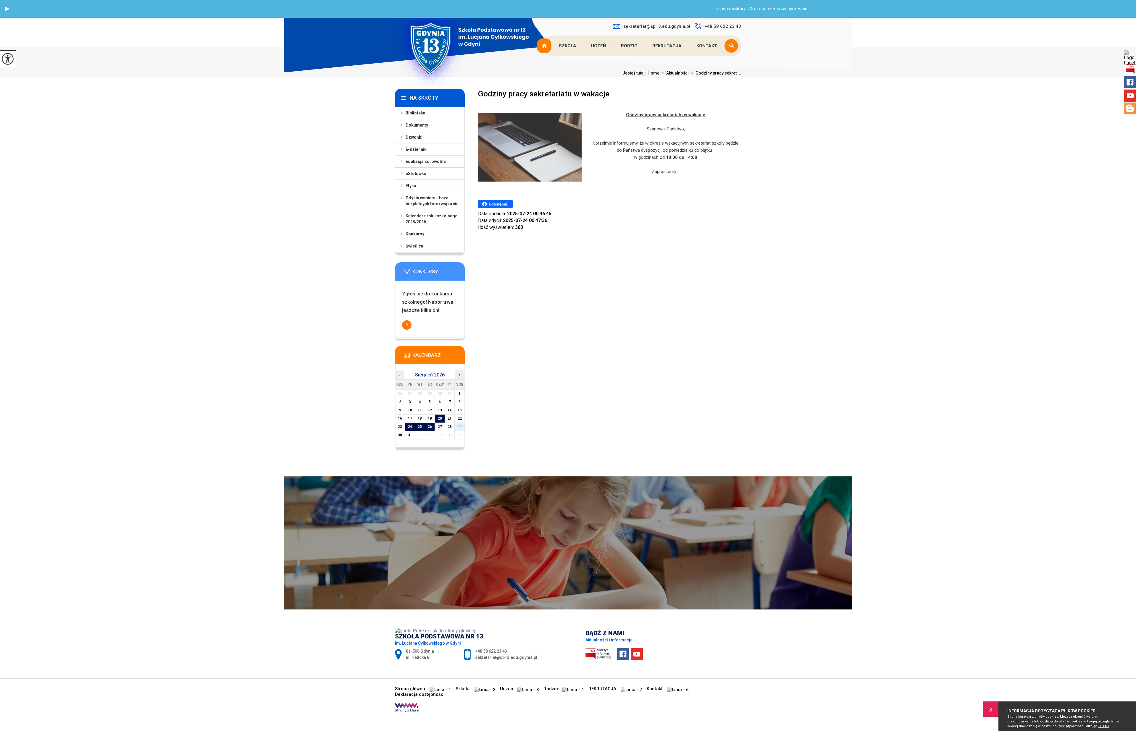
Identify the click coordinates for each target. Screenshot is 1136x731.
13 (440, 410)
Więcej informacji (407, 325)
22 (460, 418)
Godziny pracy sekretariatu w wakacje (543, 93)
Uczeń (598, 45)
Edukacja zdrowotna (426, 161)
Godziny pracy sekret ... (716, 73)
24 (410, 427)
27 (440, 427)
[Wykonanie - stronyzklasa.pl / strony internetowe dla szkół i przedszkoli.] (407, 708)
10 (410, 410)
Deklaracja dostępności (420, 694)
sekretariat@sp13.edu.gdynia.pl (656, 26)
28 (450, 427)
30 (400, 435)
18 (420, 418)
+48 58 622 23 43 (722, 26)
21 (450, 418)
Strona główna (544, 45)
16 (400, 418)
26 (430, 427)
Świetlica (414, 246)
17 (410, 418)
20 (440, 418)
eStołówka (416, 173)
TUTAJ (1103, 726)
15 (460, 410)
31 (410, 435)
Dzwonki (414, 137)
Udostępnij (499, 204)
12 (430, 410)
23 (400, 427)
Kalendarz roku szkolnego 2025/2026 (432, 219)
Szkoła (567, 45)
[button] (7, 9)
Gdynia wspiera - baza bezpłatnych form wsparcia (432, 200)
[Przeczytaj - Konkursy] (439, 273)
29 (460, 427)
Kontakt (706, 45)
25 (420, 427)
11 (420, 410)
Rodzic (629, 45)
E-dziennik (416, 149)
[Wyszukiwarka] (732, 45)
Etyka (411, 185)
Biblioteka (415, 113)
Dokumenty (417, 125)
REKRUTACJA (667, 45)
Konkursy (415, 234)
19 (430, 418)
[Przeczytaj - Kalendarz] (439, 356)
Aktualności (675, 73)
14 (450, 410)
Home (653, 73)
